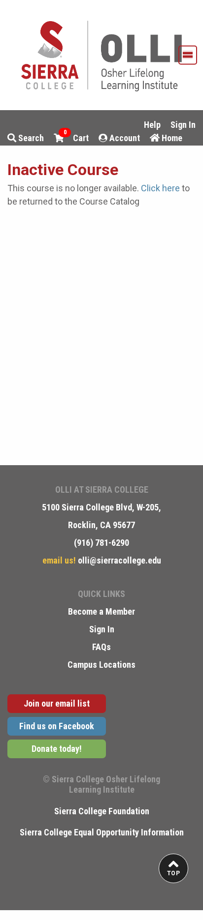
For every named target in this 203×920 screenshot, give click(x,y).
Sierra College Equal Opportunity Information (102, 832)
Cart (76, 137)
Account (123, 138)
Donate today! (57, 748)
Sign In (183, 124)
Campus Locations (101, 664)
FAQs (101, 647)
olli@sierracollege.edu (118, 560)
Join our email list (57, 703)
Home (171, 138)
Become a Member (101, 611)
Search (30, 138)
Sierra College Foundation (101, 811)
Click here (160, 188)
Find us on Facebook (56, 726)
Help (152, 124)
